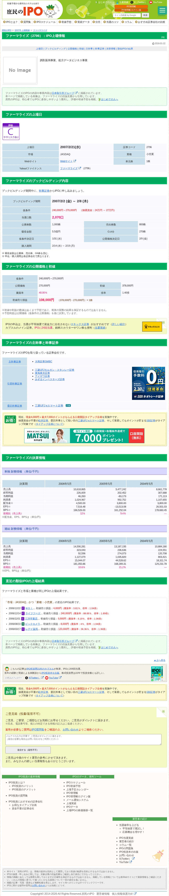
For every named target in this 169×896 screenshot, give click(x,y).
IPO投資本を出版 (50, 673)
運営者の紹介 (126, 841)
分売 (97, 22)
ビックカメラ (32, 624)
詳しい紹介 (118, 324)
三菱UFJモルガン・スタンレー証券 (54, 369)
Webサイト (66, 161)
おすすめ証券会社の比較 (151, 22)
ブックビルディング (55, 48)
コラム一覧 (125, 844)
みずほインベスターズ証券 (50, 379)
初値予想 (66, 22)
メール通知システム (77, 799)
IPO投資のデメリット (24, 789)
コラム (128, 22)
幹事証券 (44, 190)
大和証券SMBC (43, 361)
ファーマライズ (69, 168)
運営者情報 (103, 893)
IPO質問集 (38, 729)
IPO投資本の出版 (128, 851)
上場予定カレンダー (77, 789)
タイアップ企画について (49, 424)
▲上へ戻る (159, 660)
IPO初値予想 (73, 786)
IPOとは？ (12, 22)
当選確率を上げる (129, 825)
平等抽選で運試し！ (133, 828)
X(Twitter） (34, 677)
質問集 (27, 22)
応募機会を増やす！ (133, 832)
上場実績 (71, 803)
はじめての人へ (106, 2)
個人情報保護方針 (122, 893)
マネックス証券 (80, 324)
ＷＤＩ (29, 608)
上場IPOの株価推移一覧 (79, 810)
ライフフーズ (32, 613)
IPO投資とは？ (17, 782)
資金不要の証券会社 (23, 808)
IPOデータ (72, 806)
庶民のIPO (88, 893)
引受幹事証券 (14, 383)
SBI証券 (150, 420)
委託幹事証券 (14, 405)
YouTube (157, 2)
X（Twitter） (140, 2)
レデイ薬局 (31, 629)
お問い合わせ (71, 729)
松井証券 (43, 420)
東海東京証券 (42, 373)
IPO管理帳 (131, 6)
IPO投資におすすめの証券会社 (26, 801)
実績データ (83, 22)
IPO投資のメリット (23, 786)
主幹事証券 (15, 361)
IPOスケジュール (46, 22)
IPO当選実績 (126, 837)
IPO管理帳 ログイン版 (131, 10)
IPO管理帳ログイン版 (78, 796)
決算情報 (111, 48)
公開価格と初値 (76, 48)
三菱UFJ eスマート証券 (49, 405)
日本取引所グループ (63, 93)
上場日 (39, 48)
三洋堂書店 (31, 618)
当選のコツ (112, 22)
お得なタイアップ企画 (24, 805)
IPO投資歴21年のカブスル (40, 668)
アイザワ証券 (42, 376)
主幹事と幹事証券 (95, 48)
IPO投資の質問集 (18, 795)
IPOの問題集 (126, 848)
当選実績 (123, 2)
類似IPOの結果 (125, 48)
